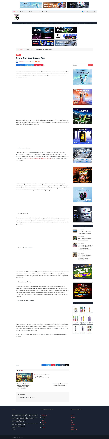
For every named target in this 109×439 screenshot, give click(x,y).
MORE (84, 23)
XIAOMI (89, 226)
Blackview (73, 417)
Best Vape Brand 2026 (69, 23)
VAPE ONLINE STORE (46, 414)
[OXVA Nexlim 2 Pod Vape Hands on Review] (75, 238)
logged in (25, 397)
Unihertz (72, 420)
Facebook (14, 427)
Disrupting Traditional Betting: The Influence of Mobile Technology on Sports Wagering (24, 386)
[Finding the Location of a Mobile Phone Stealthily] (61, 377)
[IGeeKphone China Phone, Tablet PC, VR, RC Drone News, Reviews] (16, 17)
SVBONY (72, 414)
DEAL (89, 23)
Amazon (28, 23)
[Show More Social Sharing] (44, 65)
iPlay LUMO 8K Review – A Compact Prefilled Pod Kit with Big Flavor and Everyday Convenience (85, 248)
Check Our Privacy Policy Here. (18, 421)
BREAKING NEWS (20, 23)
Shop (92, 23)
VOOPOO (43, 417)
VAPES (53, 23)
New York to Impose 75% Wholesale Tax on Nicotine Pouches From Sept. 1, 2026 (34, 11)
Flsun (72, 422)
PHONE (33, 23)
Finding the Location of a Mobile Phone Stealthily (60, 384)
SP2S (43, 424)
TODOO (43, 427)
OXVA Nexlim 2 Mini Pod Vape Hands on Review (85, 232)
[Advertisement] (42, 89)
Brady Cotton (24, 61)
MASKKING (44, 422)
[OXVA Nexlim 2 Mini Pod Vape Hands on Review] (75, 231)
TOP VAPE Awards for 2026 (43, 23)
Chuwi (72, 415)
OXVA (43, 419)
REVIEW (78, 23)
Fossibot (72, 419)
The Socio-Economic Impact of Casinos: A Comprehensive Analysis (42, 376)
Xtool (72, 426)
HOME (14, 23)
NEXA (43, 420)
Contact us (14, 420)
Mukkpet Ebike (74, 429)
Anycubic (73, 424)
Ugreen (72, 431)
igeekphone (21, 437)
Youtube (13, 429)
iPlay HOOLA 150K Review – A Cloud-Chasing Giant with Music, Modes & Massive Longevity (85, 257)
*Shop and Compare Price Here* (18, 426)
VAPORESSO (44, 415)
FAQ (18, 55)
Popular (75, 226)
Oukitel (72, 427)
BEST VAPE (59, 23)
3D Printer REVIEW (83, 226)
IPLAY (43, 426)
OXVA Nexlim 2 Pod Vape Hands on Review (85, 239)
